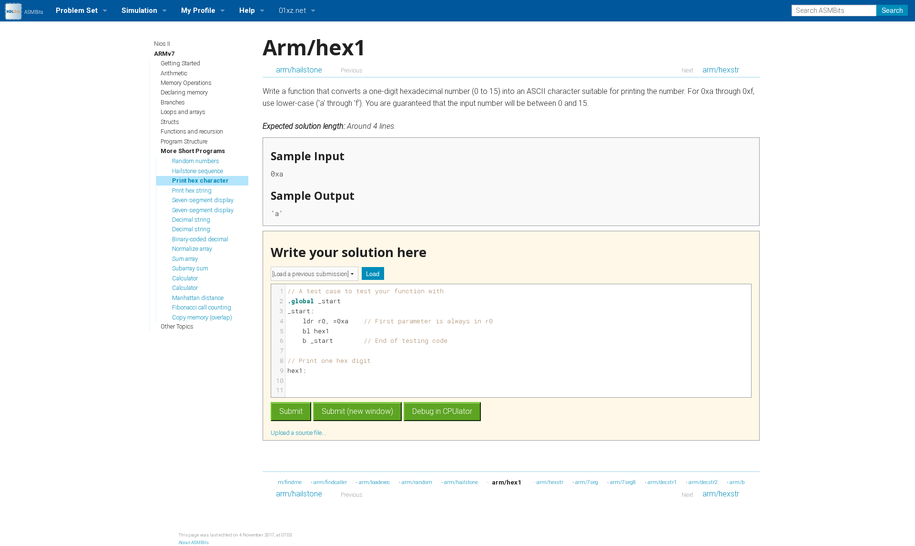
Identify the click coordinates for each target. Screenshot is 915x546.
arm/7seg (586, 482)
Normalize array (192, 248)
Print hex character (200, 180)
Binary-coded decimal (200, 239)
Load (372, 273)
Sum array (185, 258)
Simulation (139, 10)
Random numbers (195, 161)
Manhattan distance (198, 297)
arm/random (417, 482)
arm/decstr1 (662, 482)
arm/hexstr (720, 69)
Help (247, 10)
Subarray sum (190, 268)
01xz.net (292, 10)
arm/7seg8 (623, 482)
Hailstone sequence (197, 171)
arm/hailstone (299, 69)
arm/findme (287, 482)
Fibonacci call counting (201, 307)
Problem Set (77, 10)
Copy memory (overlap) (202, 317)
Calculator (185, 278)
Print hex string (192, 190)
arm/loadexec (374, 482)
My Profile (198, 10)
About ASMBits (194, 542)
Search (892, 10)
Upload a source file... (299, 432)
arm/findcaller (330, 482)
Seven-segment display (203, 200)
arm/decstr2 (703, 482)
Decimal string (191, 219)
